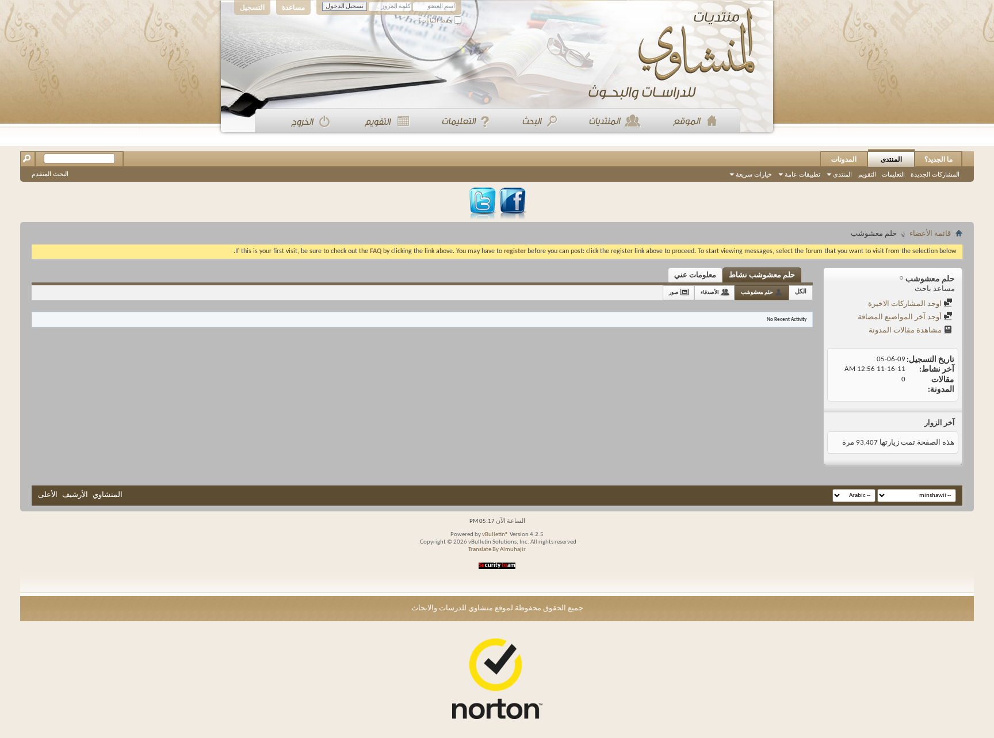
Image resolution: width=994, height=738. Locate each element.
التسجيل (252, 7)
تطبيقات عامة (802, 174)
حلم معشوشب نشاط (762, 275)
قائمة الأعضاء (930, 234)
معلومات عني (695, 275)
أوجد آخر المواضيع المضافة (900, 317)
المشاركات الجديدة (935, 174)
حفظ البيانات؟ (436, 20)
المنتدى (891, 159)
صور (674, 292)
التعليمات (893, 174)
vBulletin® (495, 534)
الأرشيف (75, 495)
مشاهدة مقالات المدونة (906, 330)
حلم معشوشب (757, 292)
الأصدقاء (710, 292)
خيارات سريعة (754, 174)
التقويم (867, 174)
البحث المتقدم (50, 173)
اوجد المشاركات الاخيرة (905, 304)
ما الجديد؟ (938, 159)
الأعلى (48, 495)
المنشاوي (108, 495)
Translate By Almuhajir (497, 549)
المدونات (844, 159)
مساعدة (293, 7)
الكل (800, 292)
